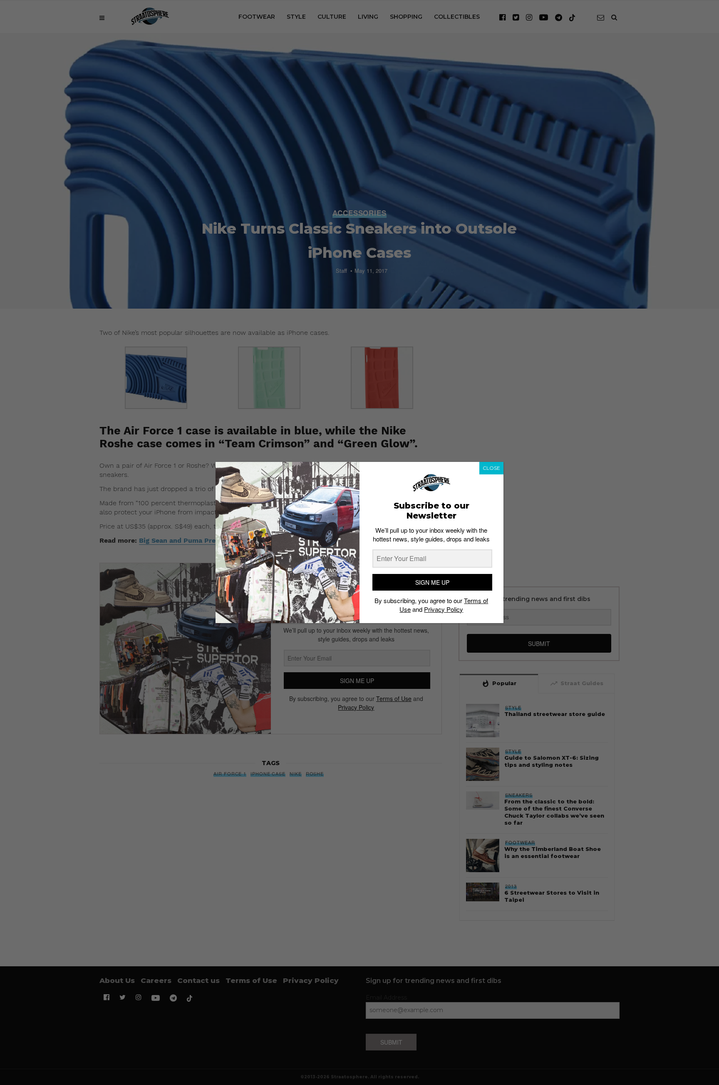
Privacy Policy (443, 609)
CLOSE (491, 468)
